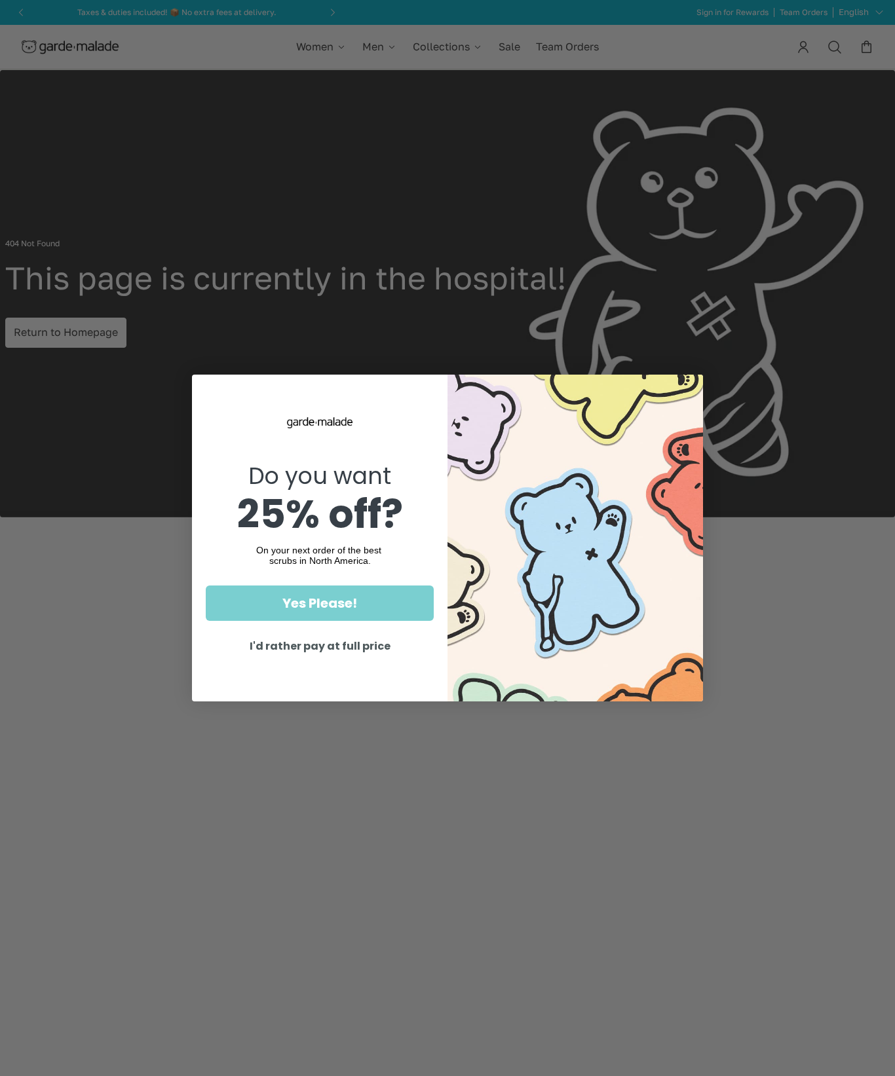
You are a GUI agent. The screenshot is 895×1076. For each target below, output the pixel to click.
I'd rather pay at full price (320, 646)
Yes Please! (319, 603)
